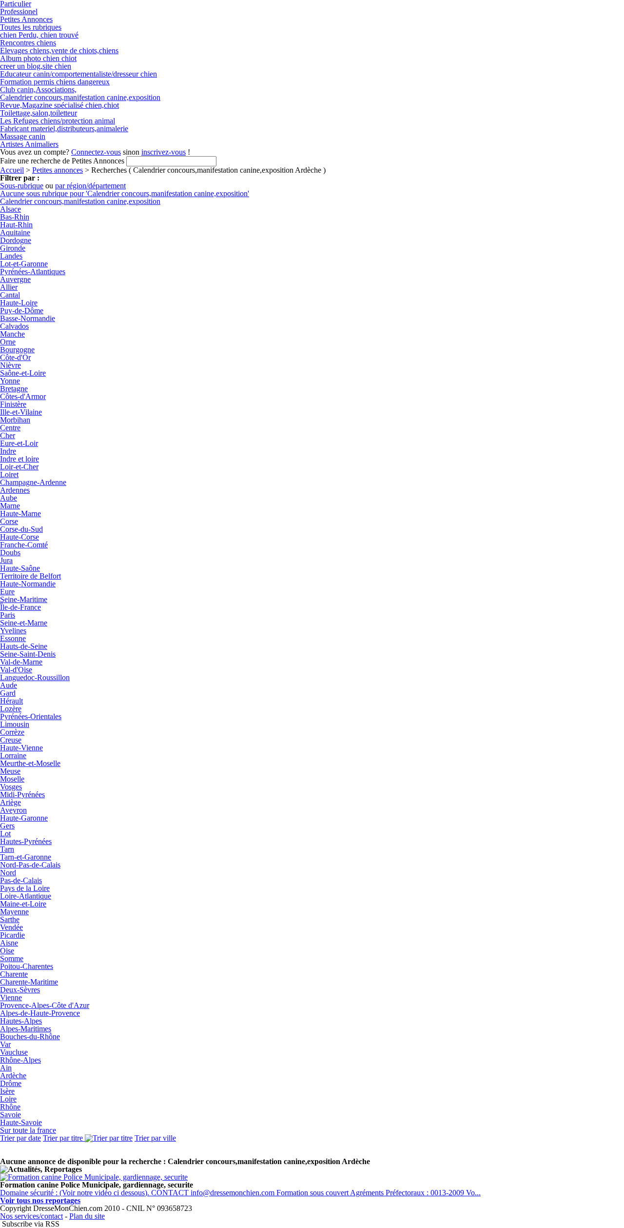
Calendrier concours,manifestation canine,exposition (80, 97)
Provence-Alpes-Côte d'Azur (44, 1005)
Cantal (10, 295)
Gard (8, 693)
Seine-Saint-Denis (28, 654)
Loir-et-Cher (19, 467)
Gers (7, 826)
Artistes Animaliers (29, 144)
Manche (12, 334)
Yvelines (13, 630)
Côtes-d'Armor (23, 396)
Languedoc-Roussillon (35, 677)
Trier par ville (155, 1138)
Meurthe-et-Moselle (30, 763)
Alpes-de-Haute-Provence (40, 1013)
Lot (5, 833)
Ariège (10, 802)
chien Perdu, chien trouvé (39, 35)
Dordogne (15, 240)
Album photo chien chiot (38, 58)
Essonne (13, 638)
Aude (8, 685)
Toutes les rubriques (30, 27)
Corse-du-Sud (21, 529)
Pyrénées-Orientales (30, 716)
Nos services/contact (31, 1216)
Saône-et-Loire (23, 373)
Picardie (12, 935)
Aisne (9, 943)
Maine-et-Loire (23, 904)
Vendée (11, 927)
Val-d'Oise (16, 669)
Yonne (10, 381)
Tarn (7, 849)
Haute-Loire (19, 303)
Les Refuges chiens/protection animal (57, 121)
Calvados (14, 326)
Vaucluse (14, 1052)
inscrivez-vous (163, 152)
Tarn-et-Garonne (25, 857)
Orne (8, 342)
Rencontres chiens (28, 43)
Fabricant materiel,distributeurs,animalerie (64, 128)
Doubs (10, 552)
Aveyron (13, 810)
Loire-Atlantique (25, 896)
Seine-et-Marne (23, 623)
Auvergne (15, 279)
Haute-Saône (20, 568)
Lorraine (13, 755)
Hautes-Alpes (21, 1021)
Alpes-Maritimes (25, 1029)
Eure (7, 591)
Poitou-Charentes (26, 966)
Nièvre (10, 365)
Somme (11, 958)
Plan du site (87, 1216)
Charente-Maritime (29, 982)
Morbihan (15, 420)
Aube (8, 498)
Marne (10, 506)
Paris (7, 615)
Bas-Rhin (14, 217)
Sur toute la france (28, 1130)
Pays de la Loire (25, 888)
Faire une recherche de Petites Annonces (62, 161)
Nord (8, 872)
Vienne (11, 997)
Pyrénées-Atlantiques (32, 271)
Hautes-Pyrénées (26, 841)
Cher (7, 435)
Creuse (10, 740)
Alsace (10, 209)
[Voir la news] (94, 1177)
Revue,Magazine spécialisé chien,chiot (59, 105)
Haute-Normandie (28, 584)
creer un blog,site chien (35, 66)
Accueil (12, 170)
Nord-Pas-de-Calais (30, 865)
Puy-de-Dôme (21, 310)
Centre (10, 427)
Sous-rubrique (21, 185)
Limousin (14, 724)
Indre (8, 451)
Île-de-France (20, 607)
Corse (9, 521)
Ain (6, 1068)
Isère (7, 1091)
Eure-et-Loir (19, 443)
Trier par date (20, 1138)
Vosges (11, 787)
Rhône (10, 1107)
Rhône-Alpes (20, 1060)
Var (5, 1044)
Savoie (10, 1114)
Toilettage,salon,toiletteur (38, 113)
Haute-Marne (20, 513)
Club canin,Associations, (38, 89)
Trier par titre (64, 1138)
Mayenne (14, 911)
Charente (14, 974)
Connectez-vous (96, 152)
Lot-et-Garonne (24, 264)
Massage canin (22, 136)
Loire (8, 1099)
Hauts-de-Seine (23, 646)
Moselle (12, 779)
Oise (7, 950)
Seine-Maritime (23, 599)
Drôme (10, 1083)
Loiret (9, 474)
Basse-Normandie (27, 318)
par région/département (90, 185)
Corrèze (12, 732)
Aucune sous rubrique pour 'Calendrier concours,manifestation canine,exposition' (124, 193)
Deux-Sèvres (20, 990)
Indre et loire (19, 459)
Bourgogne (17, 349)
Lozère (10, 709)
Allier (9, 287)
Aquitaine (15, 232)
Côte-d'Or (15, 357)
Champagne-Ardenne (33, 482)
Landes (11, 256)
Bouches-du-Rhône (30, 1036)
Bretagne (14, 388)
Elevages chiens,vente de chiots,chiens (59, 50)
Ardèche (13, 1075)
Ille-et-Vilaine (21, 412)
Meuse (10, 771)
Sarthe (10, 919)
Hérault (11, 701)
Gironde (12, 248)
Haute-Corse (19, 537)
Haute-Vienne (21, 748)
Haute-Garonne (24, 818)
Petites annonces (57, 170)
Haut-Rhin (16, 225)
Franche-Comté (24, 545)
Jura (6, 560)
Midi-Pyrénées (22, 794)
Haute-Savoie (21, 1122)
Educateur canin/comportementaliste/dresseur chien (78, 74)
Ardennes (15, 490)
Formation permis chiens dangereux (55, 82)
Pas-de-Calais (21, 880)
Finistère (13, 404)
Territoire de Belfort (30, 576)
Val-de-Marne (21, 662)
